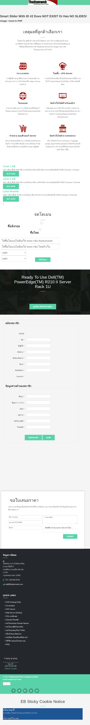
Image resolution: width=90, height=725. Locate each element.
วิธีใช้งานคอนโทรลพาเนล (15, 641)
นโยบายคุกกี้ (8, 718)
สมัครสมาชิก (33, 438)
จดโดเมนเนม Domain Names (17, 623)
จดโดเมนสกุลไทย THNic (15, 630)
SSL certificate (11, 616)
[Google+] (25, 690)
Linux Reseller (11, 191)
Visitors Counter (11, 669)
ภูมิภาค (21, 415)
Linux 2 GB (9, 179)
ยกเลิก (48, 438)
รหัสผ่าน (20, 352)
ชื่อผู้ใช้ (21, 346)
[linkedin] (31, 690)
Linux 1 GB (9, 166)
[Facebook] (13, 690)
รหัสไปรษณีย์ (19, 421)
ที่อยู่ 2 (14, 403)
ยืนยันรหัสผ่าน (18, 358)
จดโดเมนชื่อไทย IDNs (14, 627)
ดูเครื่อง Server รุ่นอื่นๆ (42, 307)
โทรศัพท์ (20, 427)
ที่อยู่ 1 (21, 396)
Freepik (18, 679)
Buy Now (11, 174)
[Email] (37, 690)
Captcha (20, 376)
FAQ (8, 644)
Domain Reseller (12, 620)
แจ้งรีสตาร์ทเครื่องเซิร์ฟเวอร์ (16, 637)
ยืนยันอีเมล (19, 370)
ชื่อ (22, 340)
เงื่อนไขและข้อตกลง (13, 634)
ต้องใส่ (21, 334)
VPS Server (10, 609)
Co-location (10, 606)
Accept (15, 718)
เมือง (22, 409)
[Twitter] (19, 690)
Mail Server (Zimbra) (14, 613)
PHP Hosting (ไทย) (13, 602)
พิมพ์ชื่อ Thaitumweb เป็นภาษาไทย (58, 528)
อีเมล (21, 364)
